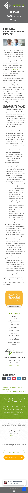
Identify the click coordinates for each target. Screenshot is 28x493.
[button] (14, 452)
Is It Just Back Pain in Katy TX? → (16, 391)
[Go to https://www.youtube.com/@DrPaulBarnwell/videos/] (14, 12)
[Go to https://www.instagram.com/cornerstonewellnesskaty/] (17, 12)
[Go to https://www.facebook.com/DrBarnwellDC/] (11, 12)
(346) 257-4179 (14, 16)
